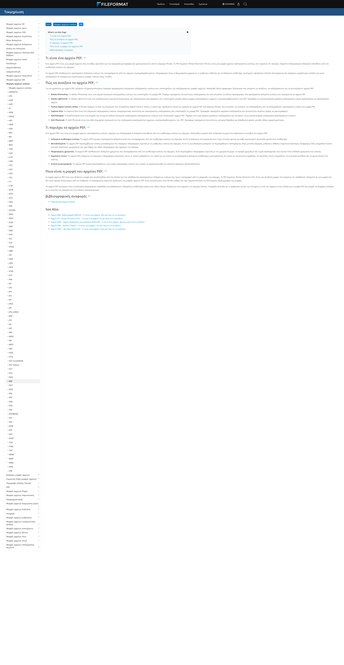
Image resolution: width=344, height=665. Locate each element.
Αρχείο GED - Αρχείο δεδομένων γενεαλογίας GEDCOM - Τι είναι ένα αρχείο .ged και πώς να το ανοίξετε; (98, 222)
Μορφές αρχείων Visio (16, 536)
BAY (10, 132)
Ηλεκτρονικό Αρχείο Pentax (63, 202)
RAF (10, 422)
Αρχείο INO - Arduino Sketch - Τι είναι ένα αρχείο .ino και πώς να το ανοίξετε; (86, 225)
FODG (11, 246)
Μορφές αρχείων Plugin (17, 491)
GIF (10, 255)
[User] (238, 4)
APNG (11, 116)
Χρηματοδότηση (13, 67)
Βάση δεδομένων (14, 40)
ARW (11, 124)
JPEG (11, 303)
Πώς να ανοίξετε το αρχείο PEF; (64, 39)
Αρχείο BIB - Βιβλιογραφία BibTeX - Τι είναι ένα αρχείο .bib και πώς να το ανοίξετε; (88, 215)
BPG (11, 145)
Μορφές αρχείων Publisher (18, 509)
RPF (10, 430)
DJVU (11, 214)
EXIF (11, 234)
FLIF (10, 242)
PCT (10, 369)
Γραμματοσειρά (13, 71)
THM (11, 446)
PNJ (10, 393)
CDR (11, 149)
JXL (10, 324)
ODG (11, 352)
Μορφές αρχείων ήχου (16, 28)
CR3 (10, 173)
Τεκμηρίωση (14, 12)
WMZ (11, 462)
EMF (11, 226)
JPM (10, 316)
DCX (11, 198)
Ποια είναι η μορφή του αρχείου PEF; (66, 46)
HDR (11, 259)
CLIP (11, 157)
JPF (10, 308)
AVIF (11, 128)
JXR (10, 328)
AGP (11, 104)
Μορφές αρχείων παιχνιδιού (19, 75)
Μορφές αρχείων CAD (16, 32)
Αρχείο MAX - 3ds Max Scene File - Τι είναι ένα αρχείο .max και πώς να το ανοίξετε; (88, 229)
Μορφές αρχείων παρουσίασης (20, 495)
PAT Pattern (14, 365)
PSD (10, 405)
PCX (10, 373)
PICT (11, 385)
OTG (11, 356)
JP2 (10, 295)
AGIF (11, 100)
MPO (11, 344)
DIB (10, 206)
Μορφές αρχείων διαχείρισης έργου (22, 503)
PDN (11, 377)
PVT (10, 418)
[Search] (245, 4)
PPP (10, 397)
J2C (10, 283)
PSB (10, 401)
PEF (10, 381)
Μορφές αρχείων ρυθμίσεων (19, 517)
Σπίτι (48, 24)
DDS (11, 202)
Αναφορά (10, 513)
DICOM (12, 210)
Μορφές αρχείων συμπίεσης (19, 36)
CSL (10, 177)
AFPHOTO (13, 92)
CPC (10, 165)
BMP (11, 141)
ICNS (11, 271)
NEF (10, 348)
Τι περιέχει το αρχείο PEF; (61, 43)
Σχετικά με (203, 4)
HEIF (11, 267)
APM (11, 112)
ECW (11, 222)
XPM (11, 466)
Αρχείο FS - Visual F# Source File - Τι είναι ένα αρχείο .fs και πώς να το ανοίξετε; (87, 218)
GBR (11, 251)
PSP (10, 409)
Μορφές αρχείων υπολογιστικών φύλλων (20, 523)
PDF (8, 487)
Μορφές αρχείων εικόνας (18, 83)
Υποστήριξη (174, 4)
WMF (11, 458)
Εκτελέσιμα (11, 63)
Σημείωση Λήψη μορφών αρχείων (21, 479)
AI (10, 108)
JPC (10, 299)
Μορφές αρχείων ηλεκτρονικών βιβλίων (20, 53)
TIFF (10, 450)
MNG (11, 336)
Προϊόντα (161, 4)
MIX (10, 332)
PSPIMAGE (13, 414)
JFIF (10, 291)
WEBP (11, 454)
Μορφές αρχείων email (16, 59)
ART (10, 120)
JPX (10, 320)
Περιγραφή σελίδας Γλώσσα (18, 483)
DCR (11, 193)
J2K (10, 287)
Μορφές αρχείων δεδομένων (19, 44)
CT (10, 181)
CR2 (10, 169)
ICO (10, 275)
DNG (11, 218)
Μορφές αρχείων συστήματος (19, 528)
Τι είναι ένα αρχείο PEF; (60, 36)
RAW (11, 426)
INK (10, 279)
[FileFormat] (113, 4)
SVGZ (11, 438)
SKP (10, 434)
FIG (10, 238)
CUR (11, 185)
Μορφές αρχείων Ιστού (16, 540)
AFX (10, 96)
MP (10, 340)
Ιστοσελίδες (189, 4)
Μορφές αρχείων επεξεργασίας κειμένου (20, 546)
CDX (11, 153)
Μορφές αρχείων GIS (15, 79)
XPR (10, 471)
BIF (10, 136)
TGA (11, 442)
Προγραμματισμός (14, 499)
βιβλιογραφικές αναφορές (61, 50)
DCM (11, 189)
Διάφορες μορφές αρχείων (18, 475)
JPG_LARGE (14, 312)
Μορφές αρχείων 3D (15, 24)
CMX (11, 161)
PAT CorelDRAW (16, 361)
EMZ (11, 230)
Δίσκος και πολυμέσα (15, 48)
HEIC (11, 263)
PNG (11, 389)
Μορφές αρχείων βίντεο (17, 532)
